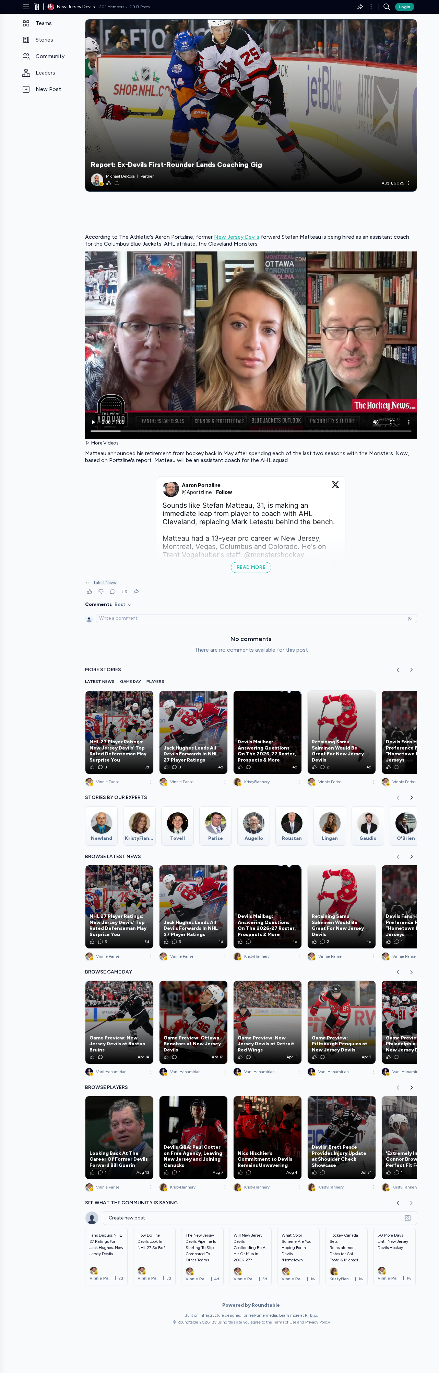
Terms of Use (284, 1322)
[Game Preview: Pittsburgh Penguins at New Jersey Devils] (342, 1022)
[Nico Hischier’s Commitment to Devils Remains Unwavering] (267, 1137)
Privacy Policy (317, 1322)
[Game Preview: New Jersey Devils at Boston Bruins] (119, 1022)
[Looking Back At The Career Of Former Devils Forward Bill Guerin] (119, 1137)
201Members (111, 6)
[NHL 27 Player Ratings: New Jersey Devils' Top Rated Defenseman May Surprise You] (119, 732)
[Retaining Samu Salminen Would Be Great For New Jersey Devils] (342, 732)
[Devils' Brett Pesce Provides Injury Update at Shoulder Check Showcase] (342, 1137)
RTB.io (311, 1315)
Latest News (105, 582)
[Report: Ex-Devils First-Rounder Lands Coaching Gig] (251, 105)
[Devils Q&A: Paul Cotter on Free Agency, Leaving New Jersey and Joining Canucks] (193, 1137)
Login (404, 6)
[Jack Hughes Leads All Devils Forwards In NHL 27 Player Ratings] (193, 732)
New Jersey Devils (236, 237)
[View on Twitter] (335, 489)
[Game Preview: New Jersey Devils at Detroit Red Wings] (267, 1022)
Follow (224, 492)
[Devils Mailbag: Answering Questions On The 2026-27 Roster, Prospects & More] (267, 732)
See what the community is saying (131, 1203)
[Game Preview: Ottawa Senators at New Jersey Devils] (193, 1022)
